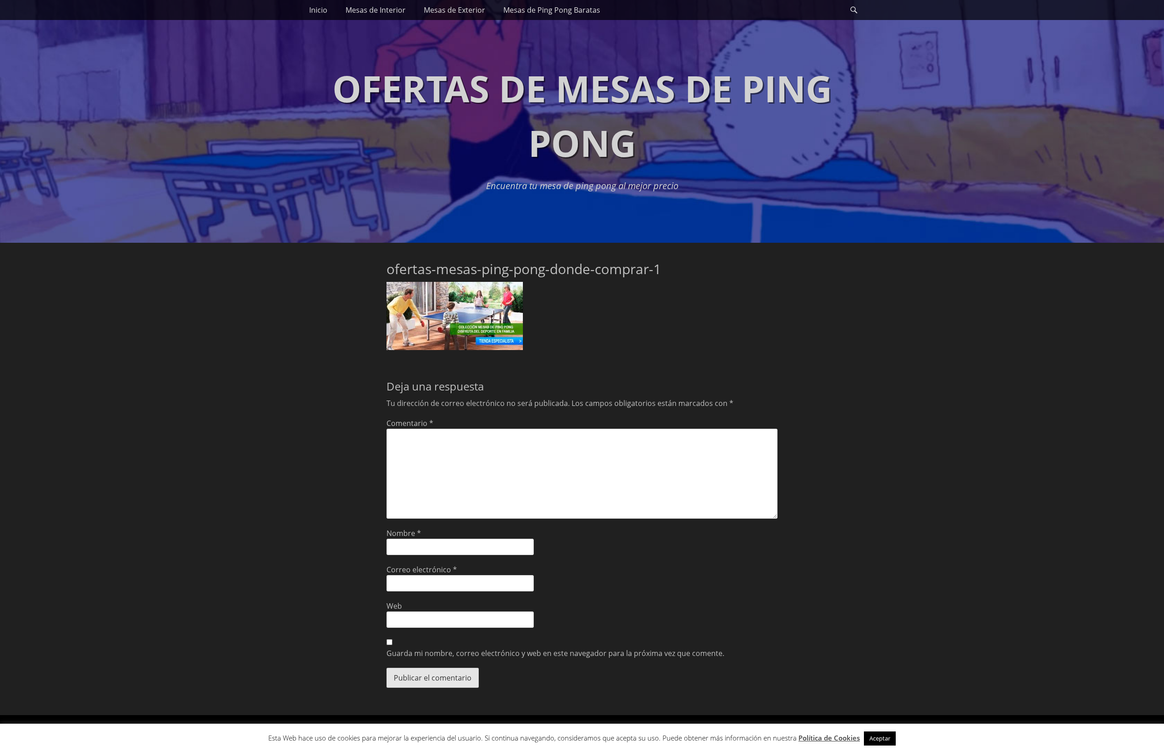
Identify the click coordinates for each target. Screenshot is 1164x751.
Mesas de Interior (376, 10)
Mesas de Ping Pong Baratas (551, 10)
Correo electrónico (421, 570)
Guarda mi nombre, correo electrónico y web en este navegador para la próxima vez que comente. (555, 653)
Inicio (318, 10)
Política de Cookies (829, 737)
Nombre (403, 533)
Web (394, 606)
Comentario (409, 423)
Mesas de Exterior (454, 10)
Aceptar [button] (879, 738)
